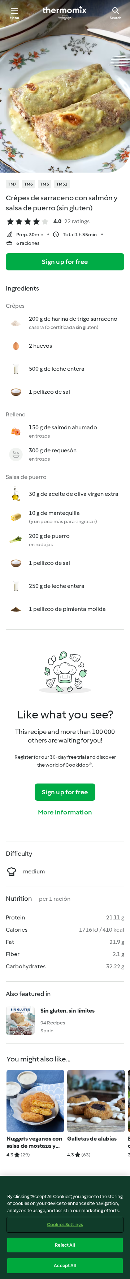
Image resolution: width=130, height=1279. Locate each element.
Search (115, 17)
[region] (65, 1227)
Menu (15, 17)
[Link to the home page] (65, 13)
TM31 (62, 184)
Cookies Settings (65, 1224)
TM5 (44, 184)
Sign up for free (65, 262)
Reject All (65, 1245)
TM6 (28, 184)
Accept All (65, 1265)
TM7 (12, 184)
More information (65, 812)
